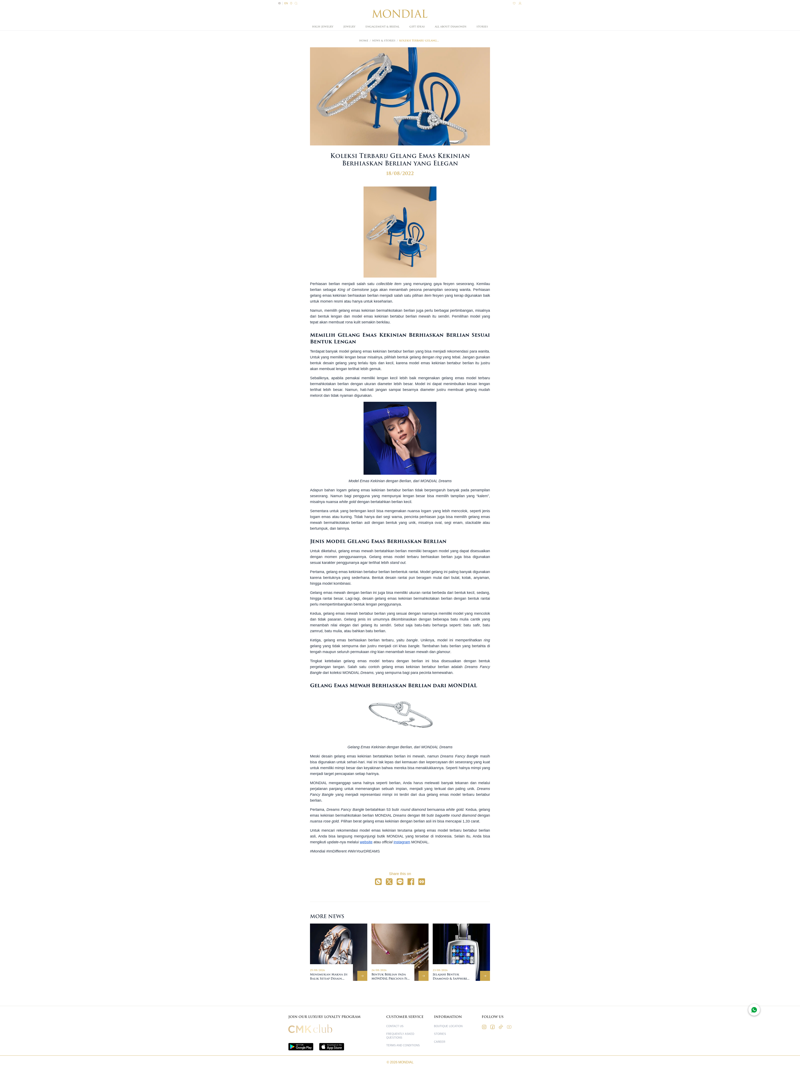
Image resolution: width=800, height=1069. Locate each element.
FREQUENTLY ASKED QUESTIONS (400, 1035)
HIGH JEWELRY (322, 26)
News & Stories (383, 40)
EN (286, 3)
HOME (363, 40)
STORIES (482, 26)
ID (279, 3)
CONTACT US (395, 1026)
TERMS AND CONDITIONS (403, 1045)
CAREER (439, 1041)
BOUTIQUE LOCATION (448, 1026)
